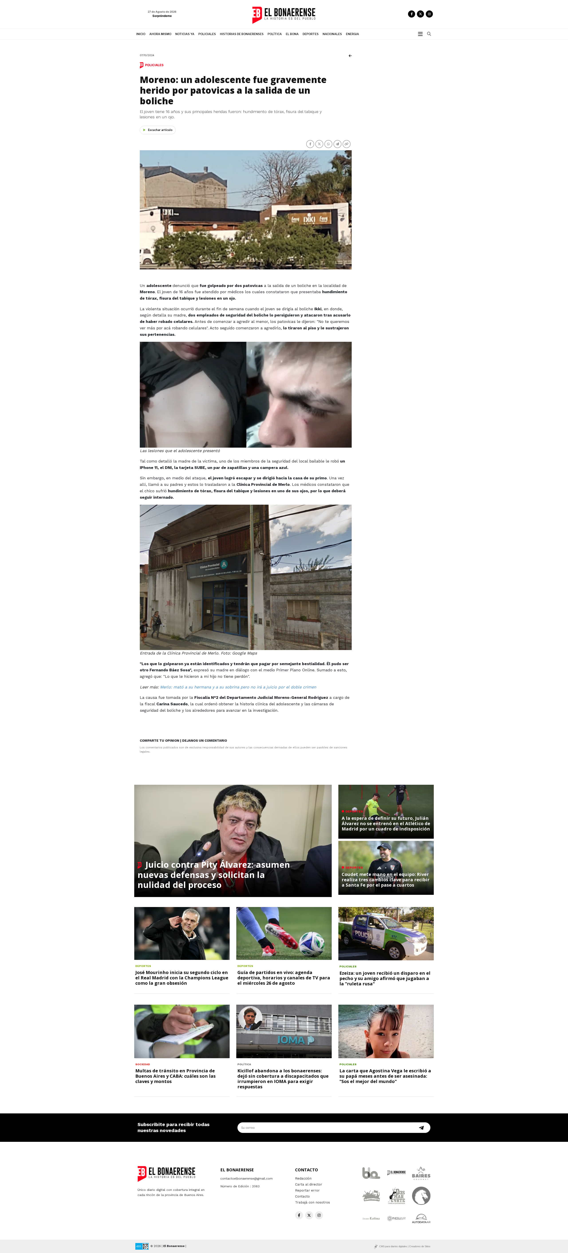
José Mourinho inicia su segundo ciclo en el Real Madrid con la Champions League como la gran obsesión (181, 977)
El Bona (292, 34)
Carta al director (308, 1184)
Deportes (311, 34)
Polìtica (275, 34)
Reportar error (307, 1190)
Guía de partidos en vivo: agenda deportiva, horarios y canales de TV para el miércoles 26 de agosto (283, 977)
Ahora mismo (160, 34)
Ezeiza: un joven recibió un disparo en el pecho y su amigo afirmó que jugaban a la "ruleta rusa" (384, 978)
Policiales (207, 34)
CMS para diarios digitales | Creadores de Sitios (404, 1246)
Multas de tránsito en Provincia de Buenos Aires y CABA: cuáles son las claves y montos (175, 1076)
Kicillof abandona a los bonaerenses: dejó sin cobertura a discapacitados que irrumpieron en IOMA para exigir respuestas (283, 1079)
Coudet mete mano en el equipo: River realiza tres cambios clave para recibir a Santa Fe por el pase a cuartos (386, 879)
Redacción (303, 1178)
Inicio (140, 34)
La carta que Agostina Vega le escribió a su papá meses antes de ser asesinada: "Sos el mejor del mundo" (385, 1076)
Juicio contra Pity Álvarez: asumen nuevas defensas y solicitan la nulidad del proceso (214, 874)
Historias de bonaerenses (242, 34)
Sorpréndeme (162, 16)
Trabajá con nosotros (312, 1202)
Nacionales (332, 34)
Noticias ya (184, 34)
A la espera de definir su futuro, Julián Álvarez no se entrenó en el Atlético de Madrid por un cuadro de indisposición (386, 823)
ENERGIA (352, 34)
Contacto (302, 1196)
